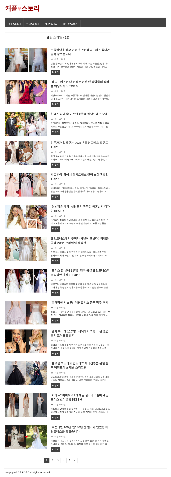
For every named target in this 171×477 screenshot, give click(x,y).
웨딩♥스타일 (51, 23)
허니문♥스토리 (70, 23)
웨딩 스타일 (60, 59)
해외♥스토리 (32, 23)
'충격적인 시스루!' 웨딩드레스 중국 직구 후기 (79, 303)
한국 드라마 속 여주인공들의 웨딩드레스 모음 (79, 114)
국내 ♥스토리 (14, 23)
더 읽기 (55, 72)
